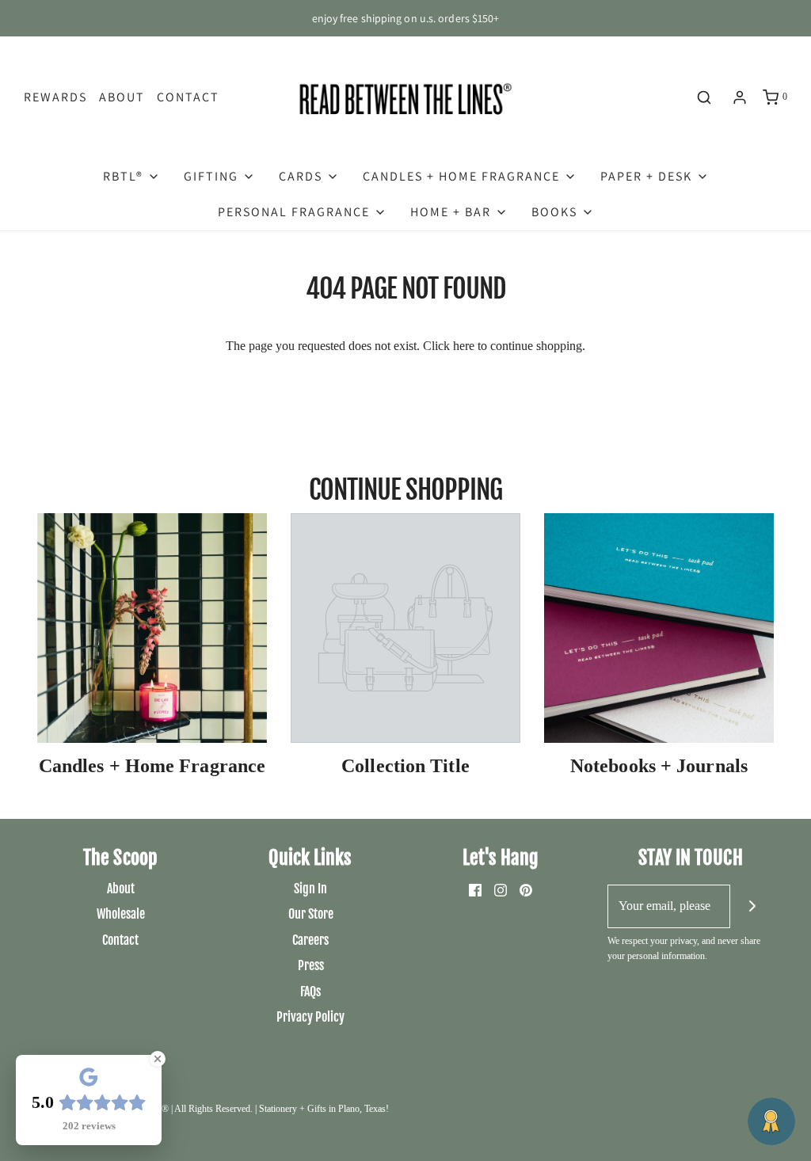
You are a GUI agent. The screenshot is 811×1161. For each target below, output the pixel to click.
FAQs (310, 991)
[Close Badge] (158, 1059)
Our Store (310, 914)
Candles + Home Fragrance (152, 766)
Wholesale (121, 914)
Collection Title (405, 766)
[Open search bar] (704, 97)
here (463, 345)
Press (311, 965)
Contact (188, 97)
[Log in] (739, 97)
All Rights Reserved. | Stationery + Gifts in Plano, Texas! (281, 1108)
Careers (310, 940)
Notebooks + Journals (659, 766)
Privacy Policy (310, 1017)
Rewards (55, 97)
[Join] (752, 906)
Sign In (310, 888)
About (122, 97)
